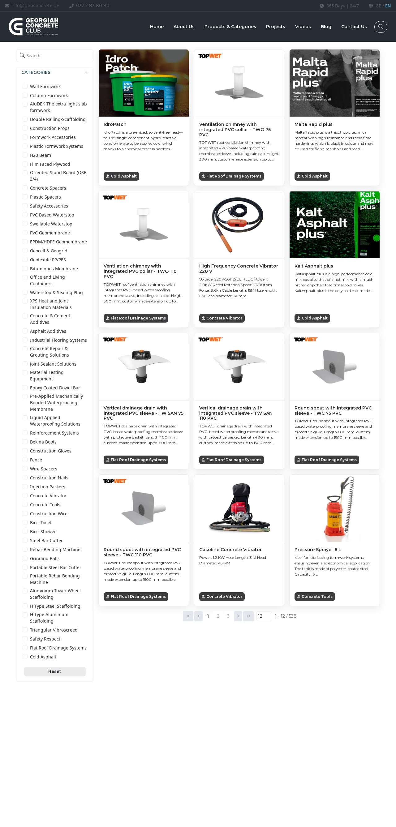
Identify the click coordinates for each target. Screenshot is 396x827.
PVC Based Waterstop (52, 215)
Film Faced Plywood (50, 164)
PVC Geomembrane (50, 233)
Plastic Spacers (45, 197)
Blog (326, 26)
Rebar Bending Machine (55, 549)
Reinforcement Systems (54, 433)
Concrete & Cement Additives (50, 319)
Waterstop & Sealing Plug (56, 292)
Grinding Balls (45, 558)
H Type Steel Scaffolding (55, 606)
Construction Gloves (50, 451)
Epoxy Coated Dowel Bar (55, 388)
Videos (303, 26)
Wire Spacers (43, 469)
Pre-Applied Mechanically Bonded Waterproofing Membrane (56, 402)
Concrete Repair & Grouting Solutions (49, 351)
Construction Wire (48, 513)
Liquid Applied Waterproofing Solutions (55, 420)
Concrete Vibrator (48, 496)
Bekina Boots (43, 442)
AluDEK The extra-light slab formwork (58, 107)
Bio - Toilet (41, 522)
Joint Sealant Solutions (53, 364)
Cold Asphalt (43, 657)
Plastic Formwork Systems (56, 146)
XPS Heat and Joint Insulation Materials (51, 304)
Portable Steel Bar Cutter (55, 567)
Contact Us (354, 26)
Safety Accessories (49, 206)
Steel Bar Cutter (46, 540)
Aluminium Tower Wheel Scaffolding (55, 594)
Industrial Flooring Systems (58, 340)
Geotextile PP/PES (48, 260)
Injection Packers (47, 487)
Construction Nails (49, 478)
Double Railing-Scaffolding (58, 119)
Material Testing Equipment (47, 375)
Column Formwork (49, 95)
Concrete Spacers (48, 188)
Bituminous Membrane (54, 269)
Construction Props (50, 128)
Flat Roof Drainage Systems (58, 648)
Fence (36, 460)
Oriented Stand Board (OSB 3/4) (58, 175)
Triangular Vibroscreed (54, 630)
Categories (35, 72)
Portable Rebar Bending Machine (55, 579)
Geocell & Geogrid (48, 251)
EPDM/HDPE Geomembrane (58, 242)
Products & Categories (230, 26)
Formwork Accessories (53, 137)
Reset (54, 671)
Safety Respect (45, 639)
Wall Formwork (45, 86)
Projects (275, 26)
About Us (184, 26)
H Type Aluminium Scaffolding (49, 617)
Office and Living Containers (47, 280)
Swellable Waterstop (51, 224)
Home (157, 26)
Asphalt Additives (48, 331)
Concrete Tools (45, 505)
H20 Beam (40, 155)
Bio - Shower (43, 531)
